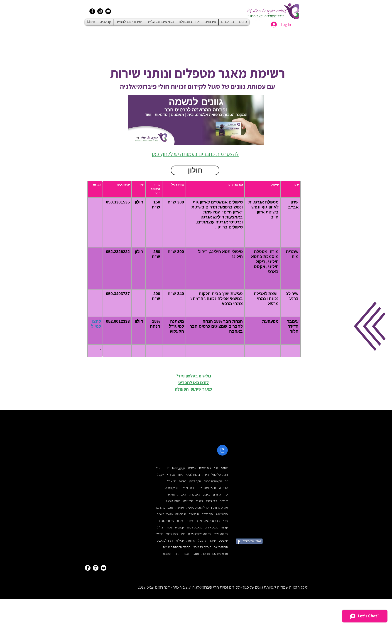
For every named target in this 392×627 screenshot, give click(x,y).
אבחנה (192, 468)
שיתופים (223, 541)
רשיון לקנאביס (165, 541)
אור (216, 468)
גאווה (206, 475)
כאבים (206, 494)
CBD (158, 468)
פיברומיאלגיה (212, 521)
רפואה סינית (220, 534)
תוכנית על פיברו (202, 547)
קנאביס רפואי (194, 527)
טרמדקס (173, 494)
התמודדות (195, 481)
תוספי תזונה (221, 547)
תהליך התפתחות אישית (176, 547)
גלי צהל (171, 481)
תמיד (186, 554)
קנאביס (179, 527)
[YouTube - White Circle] (103, 568)
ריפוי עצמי (172, 534)
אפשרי (171, 475)
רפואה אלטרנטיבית (199, 534)
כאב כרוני (194, 494)
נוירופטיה (180, 514)
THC (166, 468)
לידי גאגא (211, 501)
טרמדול (223, 488)
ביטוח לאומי (193, 475)
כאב (183, 494)
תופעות (167, 554)
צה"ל (160, 527)
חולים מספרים (207, 488)
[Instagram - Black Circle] (100, 11)
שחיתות (190, 541)
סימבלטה (207, 514)
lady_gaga (179, 468)
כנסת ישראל (173, 501)
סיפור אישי (222, 514)
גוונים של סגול (219, 475)
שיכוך (212, 541)
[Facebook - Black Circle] (92, 11)
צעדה (169, 527)
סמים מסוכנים (166, 521)
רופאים (159, 534)
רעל (183, 534)
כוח (226, 494)
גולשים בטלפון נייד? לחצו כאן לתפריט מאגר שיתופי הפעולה (193, 382)
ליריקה (224, 501)
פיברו (199, 521)
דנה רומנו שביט (158, 587)
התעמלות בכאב (213, 481)
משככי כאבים (165, 514)
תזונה (177, 554)
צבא (225, 521)
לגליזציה (188, 501)
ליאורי (199, 501)
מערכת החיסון (219, 508)
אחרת (224, 468)
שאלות (180, 541)
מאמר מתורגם (164, 508)
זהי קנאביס (171, 488)
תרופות (205, 554)
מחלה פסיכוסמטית (197, 508)
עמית (180, 521)
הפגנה (182, 481)
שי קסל (202, 541)
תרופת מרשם (220, 554)
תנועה (195, 554)
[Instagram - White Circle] (95, 568)
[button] (369, 326)
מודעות (180, 508)
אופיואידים (205, 468)
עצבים (189, 521)
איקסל (160, 475)
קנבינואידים (211, 527)
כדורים (217, 494)
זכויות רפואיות (189, 488)
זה (226, 481)
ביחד (180, 475)
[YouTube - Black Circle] (108, 11)
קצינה (224, 527)
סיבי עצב (194, 514)
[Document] (222, 450)
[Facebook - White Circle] (88, 568)
